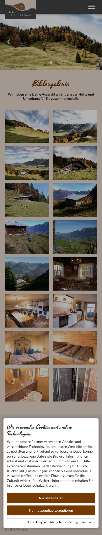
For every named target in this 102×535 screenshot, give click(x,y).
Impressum (87, 522)
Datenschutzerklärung (63, 522)
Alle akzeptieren (51, 498)
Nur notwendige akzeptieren (51, 510)
